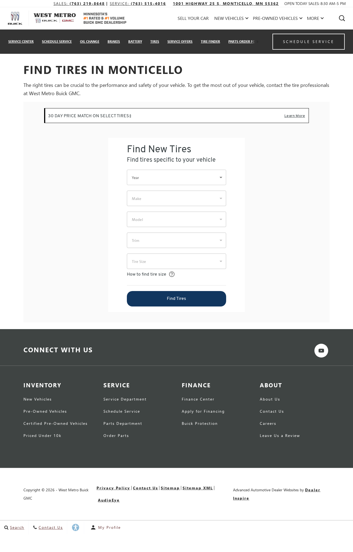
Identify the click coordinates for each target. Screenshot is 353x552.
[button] (342, 18)
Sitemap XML (198, 487)
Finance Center (198, 399)
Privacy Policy (113, 487)
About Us (270, 399)
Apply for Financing (203, 411)
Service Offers (179, 41)
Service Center (21, 41)
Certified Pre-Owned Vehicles (55, 424)
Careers (268, 424)
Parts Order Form (244, 41)
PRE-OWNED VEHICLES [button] (275, 19)
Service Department (125, 399)
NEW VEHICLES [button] (229, 19)
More (313, 19)
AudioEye (109, 500)
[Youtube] (321, 351)
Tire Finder (210, 41)
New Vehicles (37, 399)
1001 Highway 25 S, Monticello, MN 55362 (226, 3)
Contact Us (272, 411)
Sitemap (170, 487)
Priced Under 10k (42, 436)
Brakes (114, 41)
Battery (135, 41)
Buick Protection (200, 424)
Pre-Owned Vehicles (45, 411)
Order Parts (116, 436)
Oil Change (89, 41)
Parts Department (122, 424)
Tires (154, 41)
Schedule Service (57, 41)
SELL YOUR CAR (193, 18)
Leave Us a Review (280, 436)
